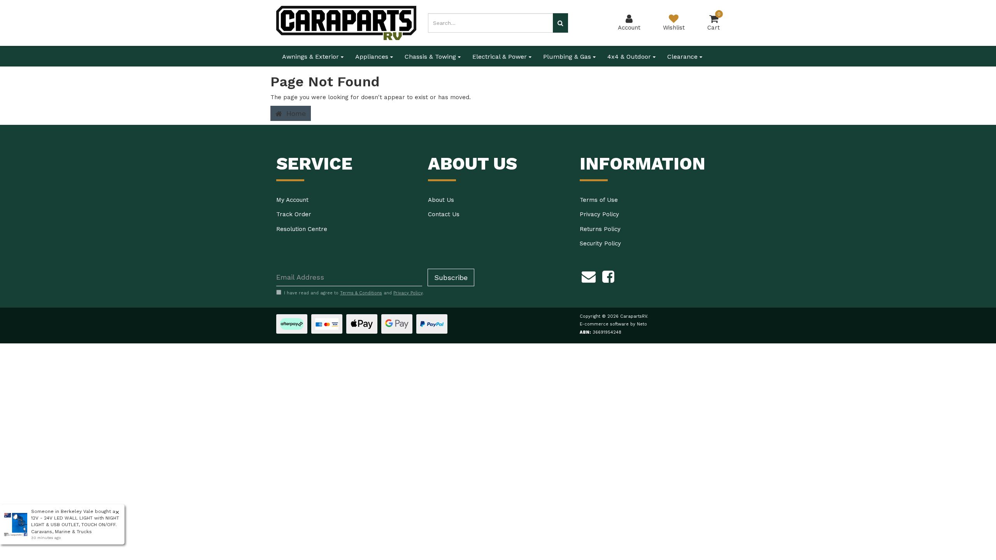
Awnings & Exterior (311, 56)
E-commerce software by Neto (613, 324)
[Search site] (560, 23)
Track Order (293, 214)
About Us (441, 199)
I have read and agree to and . (354, 293)
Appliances (372, 56)
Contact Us (443, 214)
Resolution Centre (301, 229)
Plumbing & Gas (568, 56)
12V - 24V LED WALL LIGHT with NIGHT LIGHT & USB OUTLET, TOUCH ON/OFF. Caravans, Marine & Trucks (75, 524)
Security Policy (600, 243)
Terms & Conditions (361, 293)
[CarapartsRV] (346, 22)
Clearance (683, 56)
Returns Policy (600, 229)
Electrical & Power (500, 56)
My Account (292, 199)
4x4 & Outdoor (630, 56)
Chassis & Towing (431, 56)
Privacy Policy (599, 214)
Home (295, 113)
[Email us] (589, 276)
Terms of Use (599, 199)
